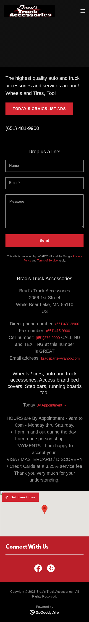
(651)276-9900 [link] (48, 338)
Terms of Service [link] (47, 260)
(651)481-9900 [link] (67, 324)
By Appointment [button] (49, 405)
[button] (82, 11)
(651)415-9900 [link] (58, 331)
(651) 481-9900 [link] (22, 128)
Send (44, 240)
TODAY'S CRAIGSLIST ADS (39, 109)
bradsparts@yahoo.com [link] (60, 358)
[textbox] (44, 166)
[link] (29, 11)
